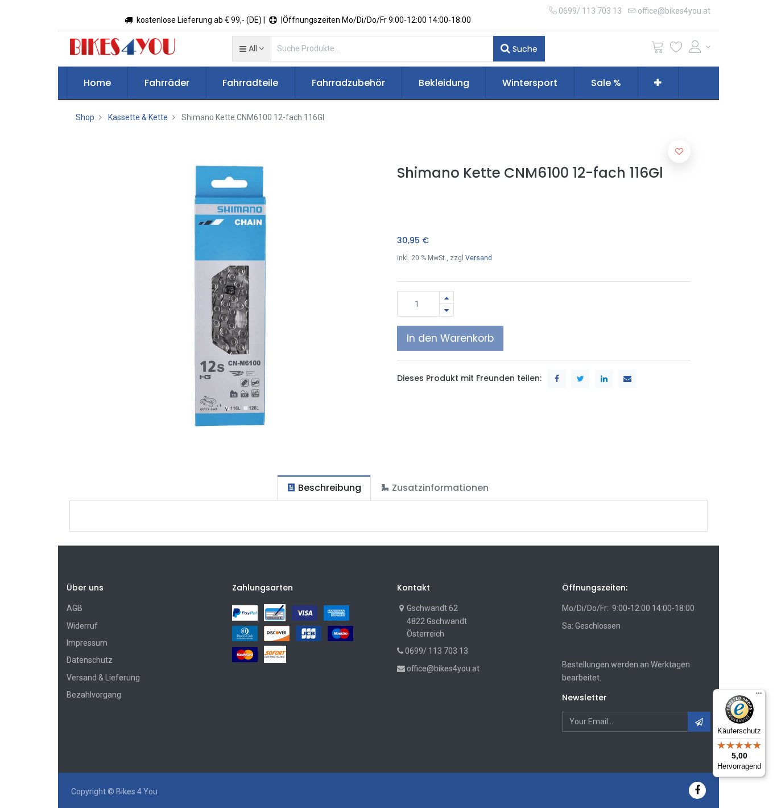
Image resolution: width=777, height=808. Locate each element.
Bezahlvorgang (94, 694)
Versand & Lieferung (103, 677)
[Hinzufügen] (446, 297)
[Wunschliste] (676, 49)
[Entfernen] (446, 310)
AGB (74, 608)
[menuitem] (97, 83)
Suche (524, 49)
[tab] (324, 488)
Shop (85, 117)
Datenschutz (90, 660)
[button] (251, 48)
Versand (478, 258)
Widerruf (82, 625)
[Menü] (759, 696)
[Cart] (657, 49)
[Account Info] (699, 46)
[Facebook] (697, 790)
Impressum (87, 642)
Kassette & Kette (138, 117)
